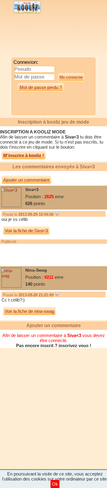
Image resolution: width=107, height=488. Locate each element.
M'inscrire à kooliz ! (23, 155)
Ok (55, 484)
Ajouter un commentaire (26, 179)
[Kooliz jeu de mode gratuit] (27, 12)
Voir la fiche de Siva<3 (26, 230)
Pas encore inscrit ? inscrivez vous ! (53, 345)
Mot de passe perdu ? (41, 87)
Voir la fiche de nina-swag (29, 311)
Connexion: (25, 62)
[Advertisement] (49, 37)
